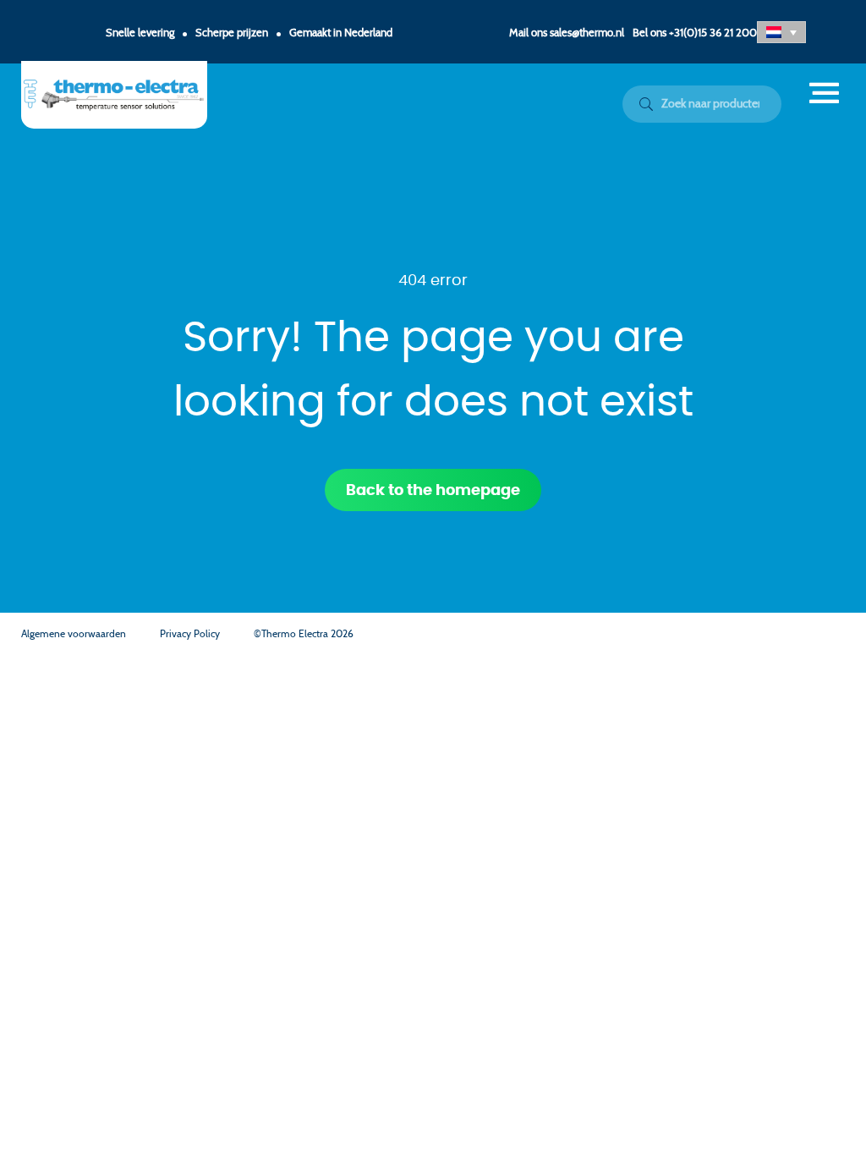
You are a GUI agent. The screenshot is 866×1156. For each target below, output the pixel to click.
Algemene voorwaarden (73, 634)
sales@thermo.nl (587, 33)
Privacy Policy (190, 634)
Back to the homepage (433, 490)
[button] (781, 32)
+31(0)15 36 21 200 (713, 33)
